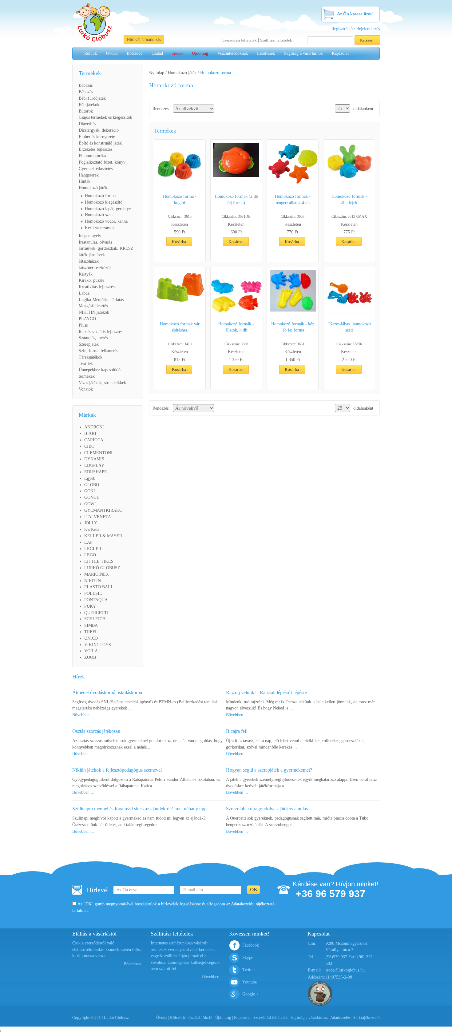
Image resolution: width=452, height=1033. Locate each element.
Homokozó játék (93, 187)
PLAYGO (87, 318)
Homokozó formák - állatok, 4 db (236, 327)
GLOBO (91, 485)
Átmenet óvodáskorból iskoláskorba (107, 692)
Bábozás (86, 91)
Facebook (250, 945)
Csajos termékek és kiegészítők (105, 117)
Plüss (83, 325)
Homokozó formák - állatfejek (349, 199)
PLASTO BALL (98, 587)
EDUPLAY (94, 465)
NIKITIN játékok (94, 312)
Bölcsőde (134, 53)
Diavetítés (87, 123)
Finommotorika (92, 155)
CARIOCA (93, 440)
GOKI (89, 491)
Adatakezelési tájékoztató (253, 904)
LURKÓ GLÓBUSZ (102, 568)
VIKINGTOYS (97, 644)
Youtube (249, 982)
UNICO (91, 638)
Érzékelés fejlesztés (95, 149)
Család (157, 53)
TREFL (91, 632)
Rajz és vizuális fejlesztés (100, 331)
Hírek (78, 676)
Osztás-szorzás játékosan (96, 731)
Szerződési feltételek (239, 40)
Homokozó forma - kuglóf (179, 199)
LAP (88, 542)
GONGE (91, 497)
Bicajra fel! (237, 731)
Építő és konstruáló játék (100, 143)
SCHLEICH (94, 619)
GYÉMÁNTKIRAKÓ (103, 510)
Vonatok (86, 389)
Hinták (84, 181)
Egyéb (89, 478)
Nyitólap (156, 72)
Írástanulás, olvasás (95, 242)
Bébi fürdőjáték (92, 98)
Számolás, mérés (93, 338)
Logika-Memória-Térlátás (101, 299)
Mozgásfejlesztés (93, 306)
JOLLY (90, 523)
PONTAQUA (96, 600)
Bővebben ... (83, 715)
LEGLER (92, 548)
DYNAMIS (94, 459)
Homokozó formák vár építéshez (180, 327)
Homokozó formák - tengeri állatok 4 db (293, 199)
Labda (84, 293)
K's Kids (91, 529)
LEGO (90, 555)
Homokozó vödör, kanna (106, 221)
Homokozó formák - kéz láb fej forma (292, 327)
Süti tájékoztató (366, 1017)
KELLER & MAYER (103, 536)
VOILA (91, 651)
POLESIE (93, 593)
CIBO (89, 446)
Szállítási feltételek (276, 40)
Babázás (86, 85)
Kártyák (86, 274)
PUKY (90, 606)
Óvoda (111, 53)
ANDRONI (94, 427)
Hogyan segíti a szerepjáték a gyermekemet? (269, 770)
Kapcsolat (340, 53)
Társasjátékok (90, 357)
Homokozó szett (99, 215)
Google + (250, 994)
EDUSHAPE (95, 472)
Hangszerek (89, 175)
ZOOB (90, 657)
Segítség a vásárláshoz (303, 53)
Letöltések (266, 53)
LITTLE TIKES (98, 561)
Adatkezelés (340, 1017)
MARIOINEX (96, 574)
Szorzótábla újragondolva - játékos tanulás (267, 808)
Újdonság (200, 53)
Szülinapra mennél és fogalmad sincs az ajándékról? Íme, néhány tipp (139, 808)
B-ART (90, 433)
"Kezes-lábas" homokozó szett (349, 327)
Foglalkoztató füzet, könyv (102, 162)
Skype (247, 957)
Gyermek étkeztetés (96, 168)
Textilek (86, 363)
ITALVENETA (97, 517)
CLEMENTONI (98, 453)
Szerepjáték (89, 344)
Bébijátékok (89, 104)
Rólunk (90, 53)
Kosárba (179, 242)
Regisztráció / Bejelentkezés (355, 28)
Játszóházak (89, 261)
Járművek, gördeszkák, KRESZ (106, 248)
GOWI (90, 504)
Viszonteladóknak (232, 53)
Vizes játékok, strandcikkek (102, 382)
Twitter (248, 969)
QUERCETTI (96, 612)
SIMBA (91, 625)
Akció (177, 53)
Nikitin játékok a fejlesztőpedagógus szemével (117, 770)
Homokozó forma (100, 195)
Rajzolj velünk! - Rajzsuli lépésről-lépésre (266, 692)
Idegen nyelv (90, 235)
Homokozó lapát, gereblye (108, 208)
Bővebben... (134, 964)
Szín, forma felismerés (98, 350)
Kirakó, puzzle (91, 280)
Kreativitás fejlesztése (97, 286)
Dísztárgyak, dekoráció (99, 130)
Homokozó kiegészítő (103, 202)
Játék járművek (92, 254)
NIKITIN (92, 580)
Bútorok (86, 111)
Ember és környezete (97, 136)
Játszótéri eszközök (95, 267)
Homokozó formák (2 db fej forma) (236, 199)
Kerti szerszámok (100, 227)
